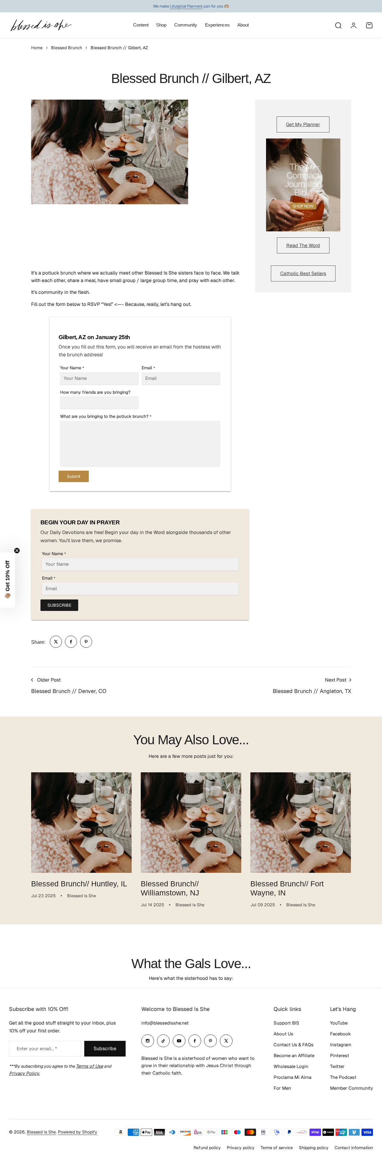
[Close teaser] (17, 551)
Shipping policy (314, 1147)
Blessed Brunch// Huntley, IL (79, 883)
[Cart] (369, 25)
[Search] (338, 25)
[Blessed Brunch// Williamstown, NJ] (191, 822)
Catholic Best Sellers (303, 273)
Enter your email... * (37, 1048)
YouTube (339, 1023)
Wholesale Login (291, 1066)
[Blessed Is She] (40, 25)
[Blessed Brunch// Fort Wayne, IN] (300, 822)
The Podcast (343, 1077)
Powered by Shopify (77, 1132)
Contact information (354, 1147)
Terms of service (277, 1147)
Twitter (337, 1066)
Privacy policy (241, 1147)
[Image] (303, 184)
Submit (73, 476)
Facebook (340, 1034)
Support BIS (286, 1023)
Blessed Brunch (66, 47)
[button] (7, 580)
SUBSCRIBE (59, 605)
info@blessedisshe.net (165, 1023)
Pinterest (339, 1055)
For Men (282, 1088)
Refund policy (207, 1147)
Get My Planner (303, 124)
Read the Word (303, 245)
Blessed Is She (41, 1132)
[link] (56, 642)
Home (37, 47)
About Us (283, 1034)
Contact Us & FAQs (293, 1044)
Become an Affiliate (294, 1055)
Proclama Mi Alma (292, 1077)
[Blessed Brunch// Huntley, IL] (81, 822)
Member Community (351, 1088)
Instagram (340, 1044)
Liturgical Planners (186, 6)
